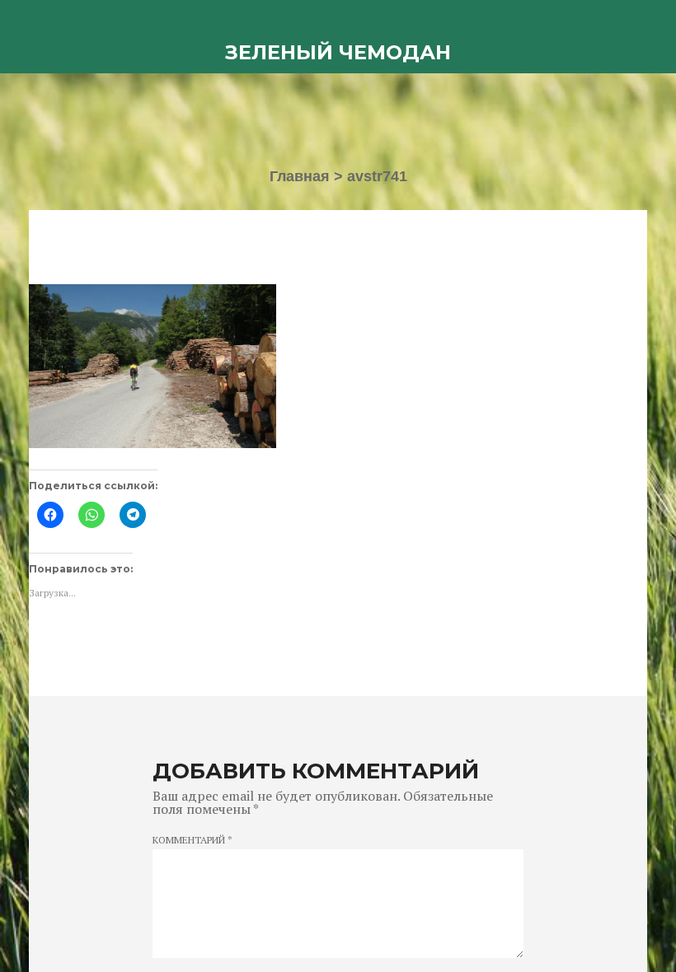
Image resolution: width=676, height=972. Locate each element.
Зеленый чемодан (338, 52)
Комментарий (192, 840)
